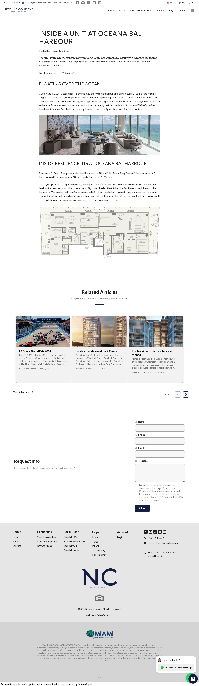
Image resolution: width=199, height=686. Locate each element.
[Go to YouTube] (94, 3)
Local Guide (71, 532)
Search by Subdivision (75, 541)
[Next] (186, 394)
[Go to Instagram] (83, 3)
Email (142, 447)
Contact (182, 10)
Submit (142, 508)
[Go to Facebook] (77, 3)
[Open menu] (192, 10)
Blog (171, 10)
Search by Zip (71, 545)
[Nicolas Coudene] (99, 578)
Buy (110, 10)
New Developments (139, 10)
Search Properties (46, 537)
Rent (120, 10)
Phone (142, 434)
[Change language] (169, 3)
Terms (147, 500)
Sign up (181, 3)
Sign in (190, 3)
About (159, 10)
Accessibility (98, 550)
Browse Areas (44, 545)
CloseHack (107, 615)
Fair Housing (99, 554)
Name (142, 421)
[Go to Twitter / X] (88, 3)
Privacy (157, 500)
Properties (44, 532)
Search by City (71, 537)
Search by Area (71, 550)
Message (143, 461)
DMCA (95, 546)
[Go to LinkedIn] (100, 3)
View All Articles (21, 392)
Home (15, 537)
